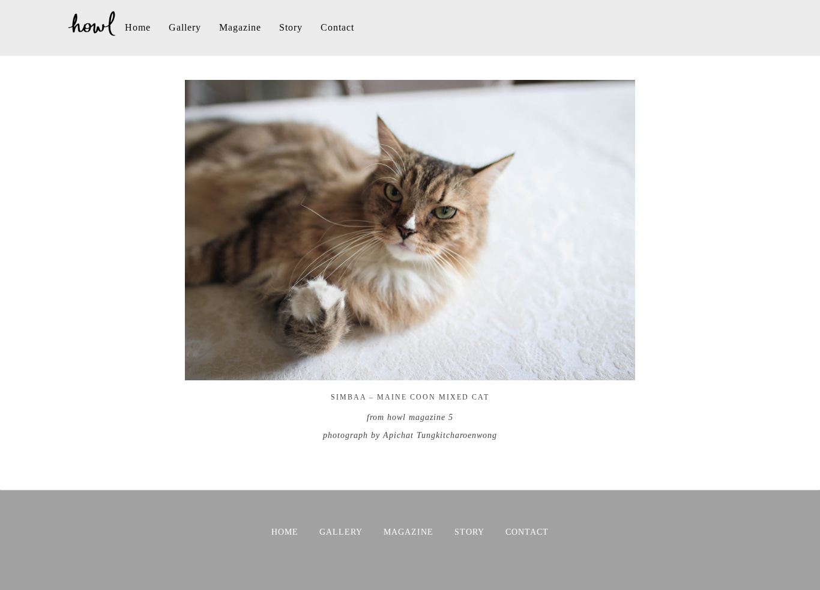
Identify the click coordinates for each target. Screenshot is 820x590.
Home (138, 27)
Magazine (240, 27)
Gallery (185, 27)
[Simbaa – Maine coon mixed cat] (410, 374)
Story (291, 27)
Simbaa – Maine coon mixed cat (410, 397)
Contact (337, 27)
